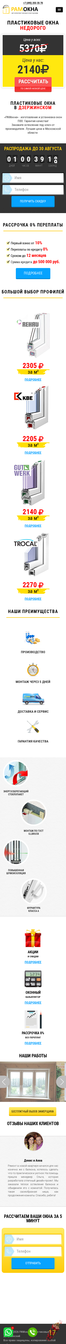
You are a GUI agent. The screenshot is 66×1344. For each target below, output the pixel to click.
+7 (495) (33, 3)
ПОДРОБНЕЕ (33, 962)
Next (61, 1082)
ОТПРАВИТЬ (33, 1263)
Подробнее (33, 273)
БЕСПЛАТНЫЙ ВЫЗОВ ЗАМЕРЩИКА (33, 1111)
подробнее (33, 379)
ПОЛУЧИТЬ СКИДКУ (33, 201)
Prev (5, 1082)
